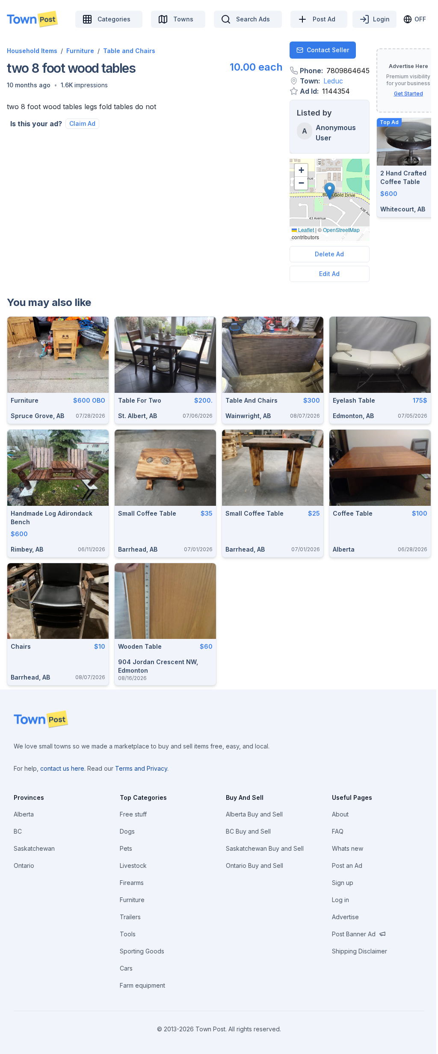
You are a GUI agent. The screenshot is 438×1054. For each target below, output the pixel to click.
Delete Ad (329, 254)
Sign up (342, 882)
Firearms (132, 882)
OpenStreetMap (341, 229)
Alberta (24, 814)
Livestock (133, 865)
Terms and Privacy (141, 768)
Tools (128, 934)
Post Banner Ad (354, 934)
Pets (126, 848)
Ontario (24, 865)
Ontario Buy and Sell (254, 865)
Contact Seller (328, 49)
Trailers (130, 916)
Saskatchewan (34, 848)
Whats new (347, 848)
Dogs (127, 831)
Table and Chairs (129, 50)
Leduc (333, 81)
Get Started (408, 93)
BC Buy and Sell (248, 831)
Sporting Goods (142, 951)
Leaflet (305, 229)
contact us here (62, 768)
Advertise (345, 916)
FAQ (337, 831)
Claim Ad (82, 123)
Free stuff (133, 814)
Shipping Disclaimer (359, 951)
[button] (28, 85)
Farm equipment (142, 985)
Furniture (80, 50)
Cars (126, 968)
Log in (340, 899)
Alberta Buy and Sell (254, 814)
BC (18, 831)
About (340, 814)
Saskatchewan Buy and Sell (265, 848)
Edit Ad (329, 273)
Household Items (32, 50)
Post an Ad (347, 865)
